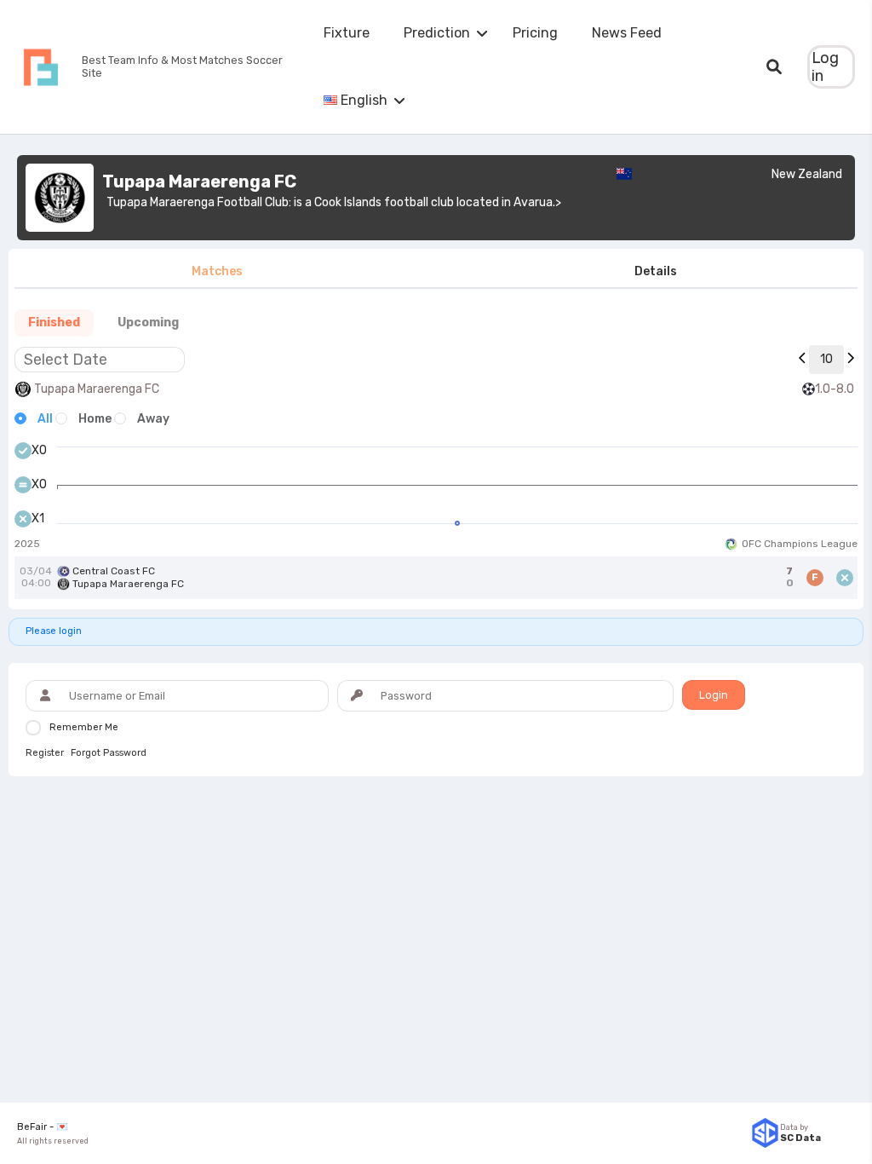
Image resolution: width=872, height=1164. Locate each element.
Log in (825, 66)
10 (826, 359)
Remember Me (83, 727)
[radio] (33, 419)
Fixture (347, 33)
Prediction (437, 33)
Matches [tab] (217, 271)
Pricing (535, 33)
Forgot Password (108, 753)
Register (45, 753)
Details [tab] (655, 271)
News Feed (627, 33)
